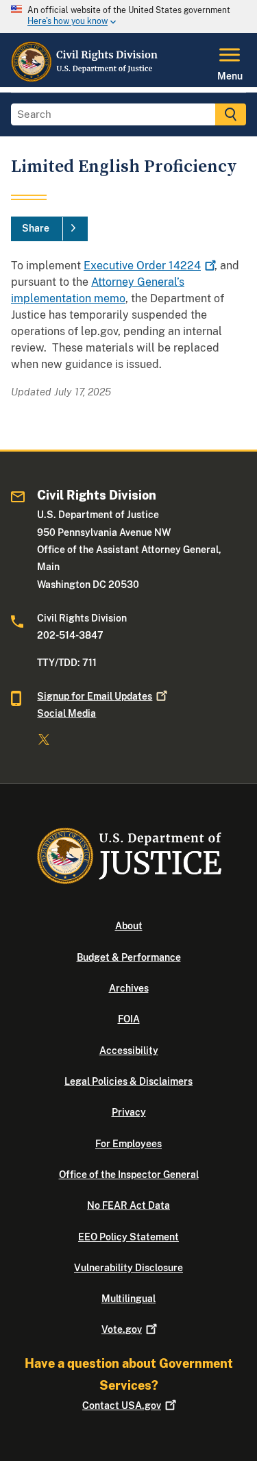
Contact (121, 1405)
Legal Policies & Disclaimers (128, 1081)
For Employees (128, 1143)
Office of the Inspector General (129, 1174)
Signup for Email (94, 696)
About (129, 925)
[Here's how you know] (128, 16)
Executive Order (142, 265)
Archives (129, 988)
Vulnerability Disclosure (128, 1267)
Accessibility (128, 1050)
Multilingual (128, 1298)
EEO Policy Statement (128, 1236)
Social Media (66, 713)
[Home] (85, 78)
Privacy (129, 1112)
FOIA (129, 1019)
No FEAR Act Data (128, 1205)
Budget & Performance (129, 957)
